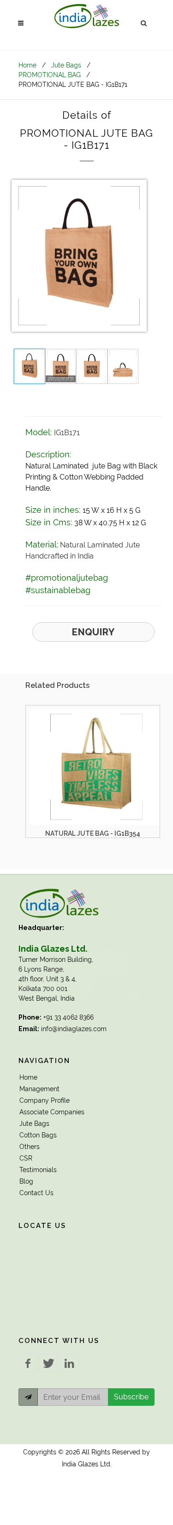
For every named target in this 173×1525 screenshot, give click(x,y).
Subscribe (131, 1396)
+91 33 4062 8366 (68, 1017)
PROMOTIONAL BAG (49, 75)
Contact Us (36, 1193)
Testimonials (38, 1169)
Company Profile (44, 1100)
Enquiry (93, 632)
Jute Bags (66, 65)
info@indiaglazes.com (74, 1029)
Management (39, 1089)
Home (27, 65)
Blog (26, 1181)
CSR (25, 1158)
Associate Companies (51, 1112)
